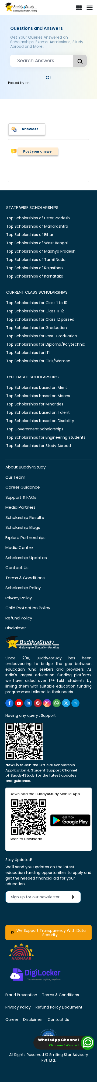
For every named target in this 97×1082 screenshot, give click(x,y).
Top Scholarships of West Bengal (37, 243)
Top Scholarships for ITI (28, 352)
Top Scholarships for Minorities (34, 404)
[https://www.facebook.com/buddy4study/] (9, 703)
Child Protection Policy (27, 608)
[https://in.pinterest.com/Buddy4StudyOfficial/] (38, 703)
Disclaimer (15, 628)
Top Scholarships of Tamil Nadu (35, 259)
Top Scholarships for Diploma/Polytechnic (45, 344)
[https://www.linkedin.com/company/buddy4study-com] (28, 703)
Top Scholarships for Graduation (36, 327)
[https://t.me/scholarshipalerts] (75, 703)
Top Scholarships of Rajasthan (34, 268)
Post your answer (38, 151)
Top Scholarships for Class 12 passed (40, 319)
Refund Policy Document (59, 1007)
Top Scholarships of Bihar (29, 234)
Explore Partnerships (25, 537)
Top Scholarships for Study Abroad (38, 445)
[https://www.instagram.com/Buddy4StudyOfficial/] (47, 703)
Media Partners (20, 507)
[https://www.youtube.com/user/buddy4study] (19, 703)
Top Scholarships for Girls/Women (38, 361)
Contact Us (17, 567)
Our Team (15, 477)
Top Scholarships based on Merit (36, 387)
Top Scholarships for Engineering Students (45, 437)
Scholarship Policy (23, 587)
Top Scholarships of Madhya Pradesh (40, 251)
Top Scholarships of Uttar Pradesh (38, 218)
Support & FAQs (20, 497)
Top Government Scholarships (34, 429)
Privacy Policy (18, 598)
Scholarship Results (24, 517)
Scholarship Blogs (22, 527)
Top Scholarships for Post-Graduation (41, 336)
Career (11, 1019)
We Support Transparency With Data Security (50, 932)
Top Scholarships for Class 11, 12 (35, 311)
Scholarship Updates (26, 557)
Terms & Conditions (25, 578)
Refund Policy (18, 618)
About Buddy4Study (25, 467)
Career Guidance (22, 487)
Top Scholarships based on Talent (38, 412)
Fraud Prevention (21, 995)
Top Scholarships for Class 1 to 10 (36, 302)
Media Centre (19, 547)
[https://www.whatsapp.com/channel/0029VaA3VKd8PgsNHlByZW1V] (56, 703)
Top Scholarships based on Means (38, 395)
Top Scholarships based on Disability (40, 420)
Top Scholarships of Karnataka (34, 276)
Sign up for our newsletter (38, 897)
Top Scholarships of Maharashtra (37, 226)
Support (48, 715)
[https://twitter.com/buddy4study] (66, 703)
